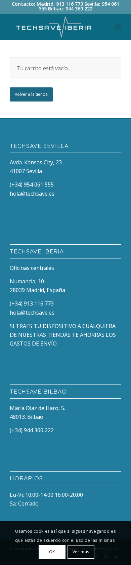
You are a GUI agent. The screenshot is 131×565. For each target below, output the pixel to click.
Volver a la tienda (31, 94)
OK (52, 552)
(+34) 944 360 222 (32, 430)
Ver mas (81, 552)
